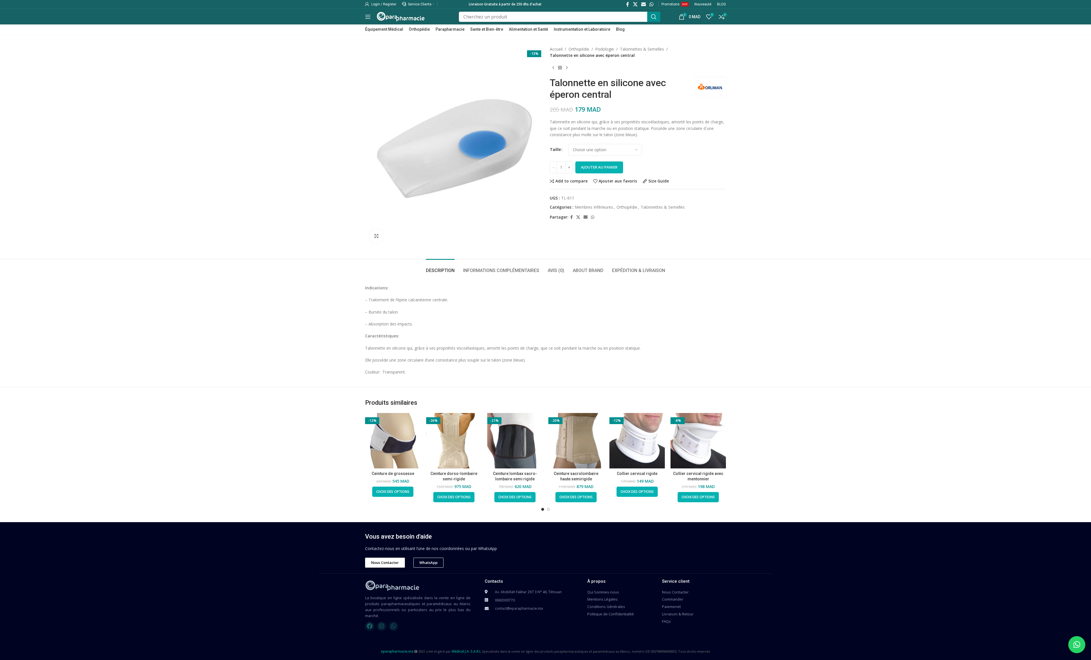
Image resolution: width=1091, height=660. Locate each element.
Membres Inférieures (594, 207)
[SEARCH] (653, 17)
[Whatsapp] (393, 626)
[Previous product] (553, 68)
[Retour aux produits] (560, 68)
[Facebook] (369, 626)
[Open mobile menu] (368, 16)
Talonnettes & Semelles (642, 49)
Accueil (556, 49)
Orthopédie (579, 49)
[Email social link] (643, 4)
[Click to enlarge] (376, 236)
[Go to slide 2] (548, 509)
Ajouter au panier (599, 167)
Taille (555, 149)
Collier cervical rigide (637, 473)
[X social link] (635, 4)
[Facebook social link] (627, 4)
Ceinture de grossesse (393, 473)
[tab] (440, 267)
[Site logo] (400, 16)
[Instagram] (381, 626)
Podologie (604, 49)
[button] (1076, 644)
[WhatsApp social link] (651, 4)
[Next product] (566, 68)
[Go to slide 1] (542, 509)
